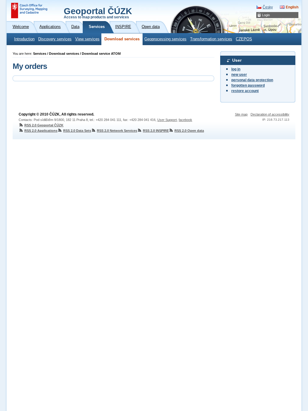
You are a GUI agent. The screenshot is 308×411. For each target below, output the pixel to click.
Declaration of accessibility (270, 114)
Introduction (24, 39)
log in (235, 69)
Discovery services (55, 39)
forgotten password (248, 85)
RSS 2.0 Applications (40, 130)
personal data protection (252, 80)
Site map (241, 114)
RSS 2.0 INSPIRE (156, 130)
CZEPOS (244, 39)
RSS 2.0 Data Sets (77, 130)
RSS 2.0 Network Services (117, 130)
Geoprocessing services (165, 39)
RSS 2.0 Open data (189, 130)
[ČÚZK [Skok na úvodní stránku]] (29, 11)
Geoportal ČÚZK (98, 12)
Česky (268, 7)
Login (266, 15)
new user (239, 75)
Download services (122, 39)
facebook (185, 120)
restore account (245, 91)
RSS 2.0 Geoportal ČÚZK (43, 125)
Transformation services (211, 39)
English (292, 7)
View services (87, 39)
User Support (167, 120)
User (237, 60)
